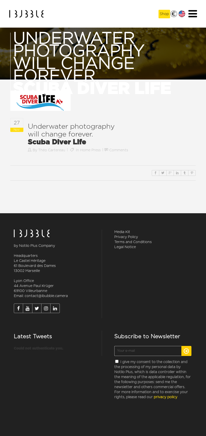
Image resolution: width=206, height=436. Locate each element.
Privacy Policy (126, 237)
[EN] (182, 14)
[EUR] (174, 14)
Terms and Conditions (133, 242)
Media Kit (122, 232)
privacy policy (165, 397)
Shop (164, 14)
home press (90, 150)
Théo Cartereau (51, 150)
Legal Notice (125, 247)
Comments (118, 150)
